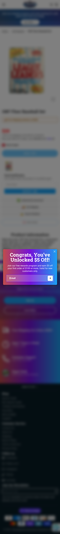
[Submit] (50, 278)
